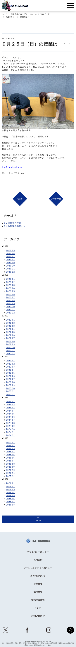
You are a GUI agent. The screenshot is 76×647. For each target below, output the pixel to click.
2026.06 (10, 499)
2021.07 (10, 297)
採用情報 (38, 592)
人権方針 (38, 560)
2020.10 (10, 266)
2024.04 (10, 411)
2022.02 (10, 323)
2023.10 (10, 388)
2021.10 (10, 306)
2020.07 (10, 256)
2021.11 (10, 309)
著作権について (38, 576)
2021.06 (10, 294)
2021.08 (10, 300)
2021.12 (10, 313)
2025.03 (10, 448)
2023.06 (10, 376)
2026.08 (10, 505)
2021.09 (10, 303)
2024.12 (10, 435)
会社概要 (38, 584)
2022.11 (10, 350)
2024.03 (10, 408)
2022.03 (10, 326)
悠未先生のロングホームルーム (24, 14)
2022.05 (10, 332)
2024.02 (10, 405)
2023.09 (10, 385)
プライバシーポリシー (38, 552)
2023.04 (10, 370)
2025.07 (10, 461)
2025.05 (10, 454)
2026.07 (10, 501)
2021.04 (10, 288)
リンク (38, 608)
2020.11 (10, 269)
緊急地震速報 (38, 600)
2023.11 (10, 391)
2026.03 (10, 489)
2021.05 (10, 291)
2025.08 (10, 464)
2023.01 (10, 361)
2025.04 (10, 452)
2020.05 (10, 250)
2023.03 (10, 367)
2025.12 (10, 476)
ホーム (4, 14)
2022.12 (10, 353)
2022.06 (10, 335)
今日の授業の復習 (12, 223)
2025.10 (10, 470)
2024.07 (10, 420)
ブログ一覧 (44, 14)
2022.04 (10, 329)
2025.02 (10, 445)
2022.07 (10, 338)
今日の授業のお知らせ (14, 226)
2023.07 (10, 379)
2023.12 (10, 394)
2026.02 (10, 486)
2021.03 (10, 285)
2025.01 (10, 442)
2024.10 (10, 429)
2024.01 (10, 401)
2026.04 (10, 492)
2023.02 (10, 364)
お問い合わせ (38, 616)
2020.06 (10, 253)
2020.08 (10, 260)
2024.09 (10, 426)
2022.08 (10, 341)
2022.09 (10, 344)
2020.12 (10, 272)
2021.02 (10, 282)
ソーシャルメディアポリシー (38, 568)
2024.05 (10, 414)
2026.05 (10, 495)
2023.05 (10, 373)
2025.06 (10, 458)
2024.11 (10, 432)
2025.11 (10, 473)
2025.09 (10, 467)
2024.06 (10, 417)
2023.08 (10, 382)
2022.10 (10, 347)
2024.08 (10, 423)
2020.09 (10, 262)
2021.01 (10, 279)
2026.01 (10, 483)
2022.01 (10, 320)
